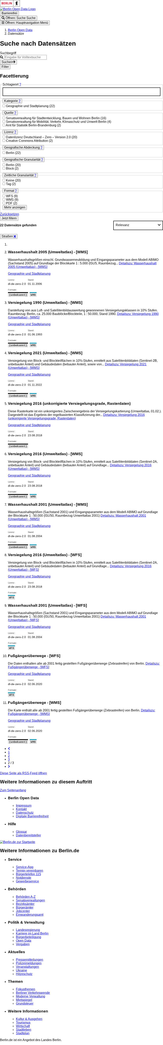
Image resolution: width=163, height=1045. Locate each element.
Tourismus (23, 1022)
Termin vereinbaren (29, 870)
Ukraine (21, 970)
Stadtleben (23, 1029)
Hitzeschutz (24, 974)
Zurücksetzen (9, 214)
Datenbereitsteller (28, 835)
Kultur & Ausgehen (29, 1019)
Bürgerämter (24, 907)
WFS (10, 196)
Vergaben (23, 944)
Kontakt (21, 809)
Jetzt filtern (9, 218)
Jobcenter (23, 911)
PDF (9, 203)
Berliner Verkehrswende (33, 992)
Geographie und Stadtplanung (27, 106)
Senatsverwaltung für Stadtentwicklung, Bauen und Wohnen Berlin (53, 118)
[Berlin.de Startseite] (17, 842)
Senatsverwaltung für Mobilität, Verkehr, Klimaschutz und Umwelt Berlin (56, 121)
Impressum (23, 805)
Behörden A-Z (26, 896)
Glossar (21, 831)
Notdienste (23, 877)
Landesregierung (28, 930)
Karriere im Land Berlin (32, 933)
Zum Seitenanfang (13, 790)
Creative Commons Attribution (27, 140)
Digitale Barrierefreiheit (32, 816)
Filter (5, 66)
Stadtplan (22, 1033)
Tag (9, 184)
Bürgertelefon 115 (28, 874)
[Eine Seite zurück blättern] (9, 748)
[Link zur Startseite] (18, 9)
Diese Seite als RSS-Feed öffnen (23, 773)
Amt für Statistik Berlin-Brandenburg (31, 125)
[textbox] (81, 91)
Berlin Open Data (20, 30)
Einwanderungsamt (29, 914)
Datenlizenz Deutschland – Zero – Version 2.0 (39, 137)
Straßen (8, 236)
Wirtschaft (23, 1026)
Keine (10, 180)
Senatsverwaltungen (30, 900)
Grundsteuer (24, 1003)
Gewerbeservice (27, 881)
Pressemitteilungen (29, 959)
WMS (10, 199)
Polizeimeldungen (29, 963)
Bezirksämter (25, 904)
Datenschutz (25, 812)
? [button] (20, 84)
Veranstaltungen (27, 966)
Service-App (24, 867)
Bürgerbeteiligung (28, 937)
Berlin (10, 152)
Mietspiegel (24, 1000)
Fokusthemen (25, 989)
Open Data (23, 940)
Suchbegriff (8, 53)
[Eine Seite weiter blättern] (9, 766)
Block (10, 168)
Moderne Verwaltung (30, 996)
